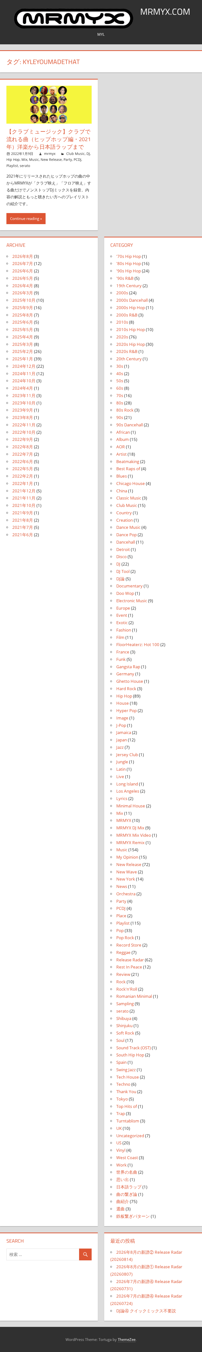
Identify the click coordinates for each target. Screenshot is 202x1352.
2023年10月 (23, 403)
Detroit (123, 549)
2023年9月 (22, 410)
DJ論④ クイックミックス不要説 (146, 1311)
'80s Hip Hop (128, 263)
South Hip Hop (130, 1055)
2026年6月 (22, 271)
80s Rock (125, 410)
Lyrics (121, 798)
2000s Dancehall (132, 300)
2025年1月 (22, 359)
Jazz (120, 747)
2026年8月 (22, 256)
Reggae (123, 952)
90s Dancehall (129, 425)
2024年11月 (23, 373)
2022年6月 (22, 461)
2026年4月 (22, 285)
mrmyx (49, 153)
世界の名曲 (126, 1172)
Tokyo (122, 1099)
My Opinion (127, 857)
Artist (121, 454)
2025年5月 (22, 329)
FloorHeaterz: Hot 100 (137, 644)
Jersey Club (127, 754)
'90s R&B (125, 278)
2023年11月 (23, 395)
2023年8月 (22, 417)
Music (34, 159)
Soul (120, 1040)
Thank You (126, 1091)
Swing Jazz (126, 1069)
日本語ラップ (128, 1187)
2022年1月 (22, 483)
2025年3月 (22, 344)
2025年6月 (22, 322)
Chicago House (130, 483)
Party (68, 159)
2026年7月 (22, 263)
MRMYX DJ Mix (130, 828)
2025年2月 (22, 351)
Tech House (127, 1077)
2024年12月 (23, 366)
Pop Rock (125, 937)
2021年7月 (22, 527)
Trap (120, 1113)
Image (122, 718)
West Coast (127, 1157)
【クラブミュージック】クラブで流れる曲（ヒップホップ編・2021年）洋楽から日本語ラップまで (48, 139)
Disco (121, 556)
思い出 (122, 1179)
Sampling (125, 1003)
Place (121, 915)
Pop (120, 930)
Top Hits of (126, 1106)
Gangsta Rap (128, 666)
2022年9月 (22, 439)
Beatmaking (127, 461)
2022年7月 (22, 454)
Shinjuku (124, 1025)
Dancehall (125, 542)
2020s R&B (126, 351)
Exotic (122, 622)
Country (124, 513)
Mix (24, 159)
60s (119, 388)
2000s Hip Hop (130, 307)
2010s (122, 322)
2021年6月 (22, 534)
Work (121, 1165)
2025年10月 (23, 300)
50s (119, 381)
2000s (122, 293)
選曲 (120, 1209)
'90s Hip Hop (128, 271)
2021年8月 (22, 520)
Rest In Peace (129, 967)
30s (119, 366)
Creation (124, 520)
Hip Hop (13, 159)
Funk (121, 659)
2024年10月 (23, 381)
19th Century (129, 285)
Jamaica (123, 732)
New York (125, 879)
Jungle (122, 762)
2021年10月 (23, 505)
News (121, 886)
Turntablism (127, 1121)
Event (121, 615)
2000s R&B (126, 315)
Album (122, 439)
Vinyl (120, 1150)
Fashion (123, 630)
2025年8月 (22, 315)
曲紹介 (122, 1201)
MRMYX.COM (165, 11)
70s (119, 395)
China (121, 491)
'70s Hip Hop (128, 256)
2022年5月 (22, 468)
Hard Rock (126, 688)
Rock (121, 982)
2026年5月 (22, 278)
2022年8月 (22, 447)
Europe (123, 608)
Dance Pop (126, 534)
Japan (121, 740)
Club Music (75, 153)
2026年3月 (22, 293)
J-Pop (121, 725)
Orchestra (125, 894)
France (122, 652)
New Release (51, 159)
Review (123, 974)
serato (25, 165)
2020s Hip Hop (130, 344)
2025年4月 (22, 337)
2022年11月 (23, 425)
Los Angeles (127, 791)
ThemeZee (126, 1339)
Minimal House (130, 806)
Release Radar (130, 960)
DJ (88, 153)
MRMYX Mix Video (133, 835)
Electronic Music (131, 600)
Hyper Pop (126, 710)
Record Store (128, 945)
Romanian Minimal (134, 996)
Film (120, 637)
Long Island (127, 784)
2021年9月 (22, 513)
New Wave (126, 872)
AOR (120, 447)
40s (119, 373)
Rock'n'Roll (126, 989)
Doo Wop (125, 593)
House (122, 703)
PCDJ (77, 159)
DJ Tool (123, 571)
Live (120, 776)
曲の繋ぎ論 (126, 1194)
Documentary (129, 586)
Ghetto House (129, 681)
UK (119, 1128)
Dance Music (128, 527)
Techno (123, 1084)
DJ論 (120, 579)
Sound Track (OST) (133, 1048)
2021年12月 (23, 491)
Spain (121, 1062)
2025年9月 (22, 307)
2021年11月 (23, 498)
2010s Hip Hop (130, 329)
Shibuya (123, 1018)
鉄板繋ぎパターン (133, 1216)
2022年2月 (22, 476)
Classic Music (128, 498)
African (123, 432)
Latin (121, 769)
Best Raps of (128, 468)
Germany (125, 674)
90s (119, 417)
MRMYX (123, 820)
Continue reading (24, 218)
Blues (121, 476)
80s (119, 403)
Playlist (12, 165)
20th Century (129, 359)
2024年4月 (22, 388)
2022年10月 (23, 432)
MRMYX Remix (130, 842)
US (118, 1143)
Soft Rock (125, 1033)
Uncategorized (130, 1135)
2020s (122, 337)
